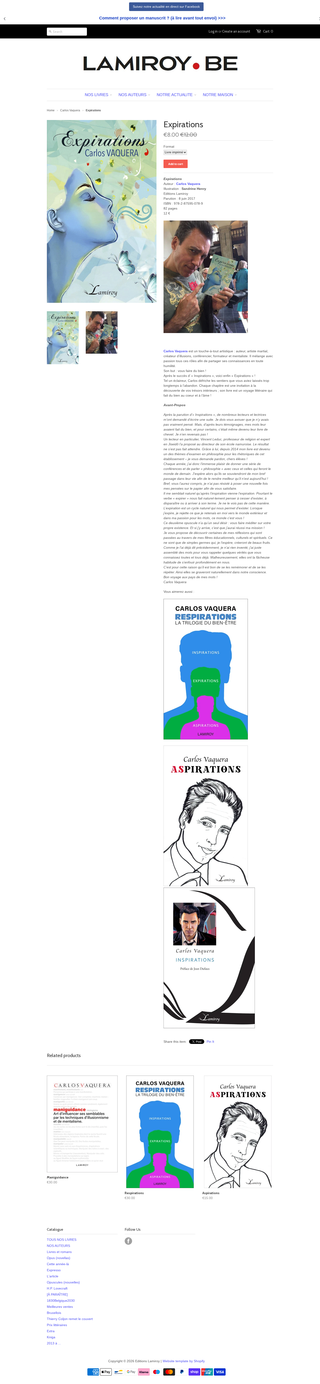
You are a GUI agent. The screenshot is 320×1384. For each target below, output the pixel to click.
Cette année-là (58, 1264)
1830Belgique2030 (61, 1300)
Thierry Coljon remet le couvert (70, 1319)
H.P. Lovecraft (57, 1288)
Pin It (210, 1041)
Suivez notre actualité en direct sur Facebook (166, 6)
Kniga (51, 1337)
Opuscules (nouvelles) (63, 1282)
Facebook (128, 1241)
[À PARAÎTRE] (57, 1294)
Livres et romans (59, 1252)
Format (169, 146)
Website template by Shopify (184, 1361)
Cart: (268, 31)
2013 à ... (54, 1343)
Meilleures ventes (60, 1307)
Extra (51, 1331)
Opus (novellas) (58, 1258)
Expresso (54, 1270)
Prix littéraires (57, 1325)
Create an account (236, 31)
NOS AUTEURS (58, 1246)
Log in (213, 31)
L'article (52, 1276)
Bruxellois (54, 1313)
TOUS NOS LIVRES (61, 1239)
